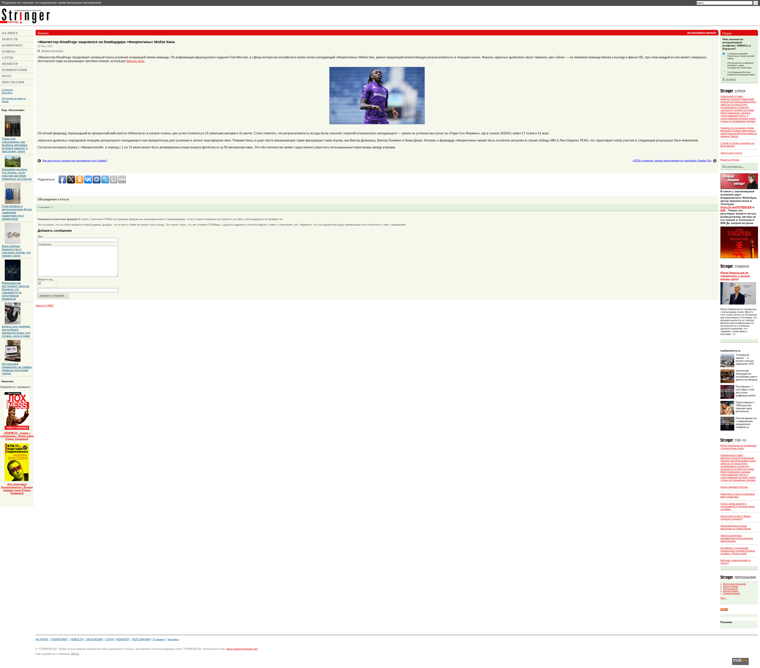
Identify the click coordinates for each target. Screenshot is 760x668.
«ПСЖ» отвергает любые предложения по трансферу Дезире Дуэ (672, 160)
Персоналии (141, 639)
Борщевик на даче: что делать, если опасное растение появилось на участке (17, 174)
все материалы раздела (701, 32)
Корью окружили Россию (734, 487)
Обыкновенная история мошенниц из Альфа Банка (735, 527)
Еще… (723, 598)
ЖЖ (723, 210)
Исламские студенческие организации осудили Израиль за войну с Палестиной (737, 551)
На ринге (42, 639)
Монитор (123, 639)
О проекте (7, 89)
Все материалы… (733, 166)
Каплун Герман (730, 586)
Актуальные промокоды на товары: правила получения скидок (17, 368)
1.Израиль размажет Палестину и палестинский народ (740, 56)
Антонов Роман (730, 591)
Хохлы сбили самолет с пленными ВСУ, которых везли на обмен (737, 506)
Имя (40, 236)
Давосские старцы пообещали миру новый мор (737, 495)
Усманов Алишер (731, 593)
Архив (5, 101)
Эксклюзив (94, 639)
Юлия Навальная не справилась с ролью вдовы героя (735, 276)
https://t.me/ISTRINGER (736, 207)
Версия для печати (52, 50)
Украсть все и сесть (731, 153)
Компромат (59, 639)
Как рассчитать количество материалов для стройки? (75, 160)
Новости (77, 639)
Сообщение (44, 244)
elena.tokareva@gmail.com (242, 648)
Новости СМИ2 (44, 305)
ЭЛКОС (75, 653)
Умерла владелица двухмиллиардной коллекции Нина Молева (736, 538)
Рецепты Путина (729, 159)
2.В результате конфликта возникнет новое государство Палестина (740, 65)
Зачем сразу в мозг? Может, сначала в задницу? (735, 517)
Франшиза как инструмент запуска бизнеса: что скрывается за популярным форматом (15, 290)
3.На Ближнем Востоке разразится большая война (741, 73)
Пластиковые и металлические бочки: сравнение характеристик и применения (17, 212)
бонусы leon (135, 61)
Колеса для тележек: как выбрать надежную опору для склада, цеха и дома (16, 331)
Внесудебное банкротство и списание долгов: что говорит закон (16, 251)
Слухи (109, 639)
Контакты (7, 92)
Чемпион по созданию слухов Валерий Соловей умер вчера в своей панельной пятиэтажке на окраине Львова (738, 132)
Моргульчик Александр (734, 584)
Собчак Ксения (730, 588)
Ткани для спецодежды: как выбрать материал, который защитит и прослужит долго (15, 145)
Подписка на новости (14, 98)
